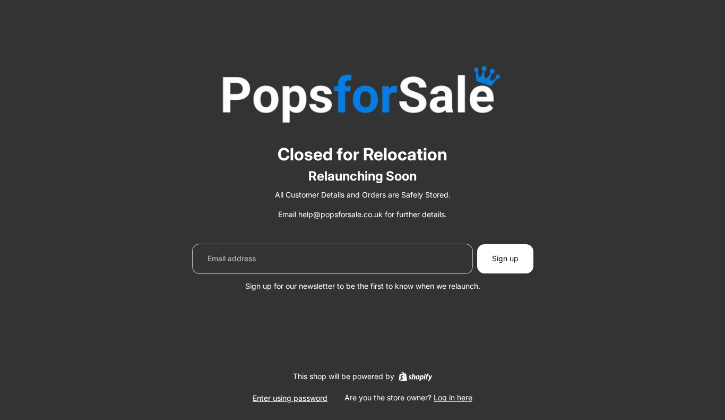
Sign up (505, 258)
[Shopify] (415, 376)
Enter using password (290, 397)
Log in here (453, 397)
